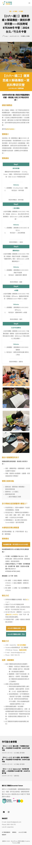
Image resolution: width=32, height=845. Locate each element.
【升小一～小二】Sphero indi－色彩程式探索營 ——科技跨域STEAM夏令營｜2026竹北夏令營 (16, 771)
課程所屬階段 (10, 129)
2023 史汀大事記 (23, 832)
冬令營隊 (23, 36)
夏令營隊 (22, 752)
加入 (27, 599)
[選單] (29, 3)
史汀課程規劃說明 (6, 832)
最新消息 (16, 775)
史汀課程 (27, 36)
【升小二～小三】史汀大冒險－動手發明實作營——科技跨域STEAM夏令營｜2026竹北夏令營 (16, 759)
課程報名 (14, 832)
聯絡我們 (4, 834)
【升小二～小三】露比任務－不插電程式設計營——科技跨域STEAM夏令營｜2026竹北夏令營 (16, 748)
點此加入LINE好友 (12, 614)
